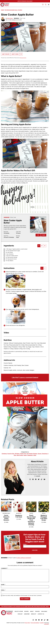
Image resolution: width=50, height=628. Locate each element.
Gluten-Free (23, 453)
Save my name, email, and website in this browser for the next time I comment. (22, 595)
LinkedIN (38, 476)
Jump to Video (15, 54)
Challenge (44, 611)
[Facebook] (35, 479)
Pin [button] (38, 235)
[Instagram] (30, 479)
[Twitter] (38, 479)
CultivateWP (46, 624)
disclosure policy (23, 57)
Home (2, 10)
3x (44, 245)
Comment (4, 568)
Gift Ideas (17, 453)
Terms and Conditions (35, 622)
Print (43, 235)
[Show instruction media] (41, 268)
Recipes (20, 10)
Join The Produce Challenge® (25, 1)
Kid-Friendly (30, 453)
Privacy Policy (27, 622)
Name (3, 584)
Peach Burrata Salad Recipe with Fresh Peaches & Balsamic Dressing (31, 520)
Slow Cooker (20, 455)
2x (41, 245)
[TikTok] (41, 479)
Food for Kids (10, 453)
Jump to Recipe (6, 54)
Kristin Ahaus (10, 18)
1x (38, 245)
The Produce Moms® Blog (11, 10)
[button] (4, 217)
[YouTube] (44, 479)
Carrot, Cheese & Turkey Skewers (6, 518)
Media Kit (33, 613)
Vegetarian (30, 455)
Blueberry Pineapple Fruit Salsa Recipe (43, 518)
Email (25, 544)
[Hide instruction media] (44, 268)
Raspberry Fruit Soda (18, 516)
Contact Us (41, 613)
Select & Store (19, 611)
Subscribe (35, 550)
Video (34, 455)
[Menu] (48, 4)
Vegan (25, 455)
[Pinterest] (33, 479)
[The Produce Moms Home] (5, 4)
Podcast (20, 613)
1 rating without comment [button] (23, 557)
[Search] (45, 4)
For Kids (37, 611)
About (32, 611)
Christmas (4, 453)
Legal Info (42, 622)
